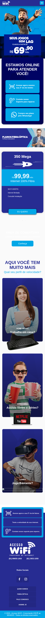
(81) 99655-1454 (15, 559)
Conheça (22, 243)
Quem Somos (22, 589)
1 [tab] (19, 220)
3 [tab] (26, 220)
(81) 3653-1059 (32, 559)
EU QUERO (22, 212)
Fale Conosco (22, 599)
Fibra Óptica (22, 594)
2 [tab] (22, 220)
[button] (42, 3)
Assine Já (23, 605)
